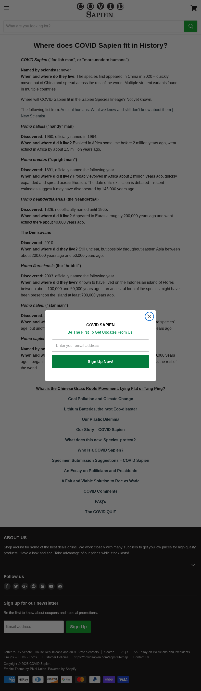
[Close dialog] (149, 316)
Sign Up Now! (100, 362)
